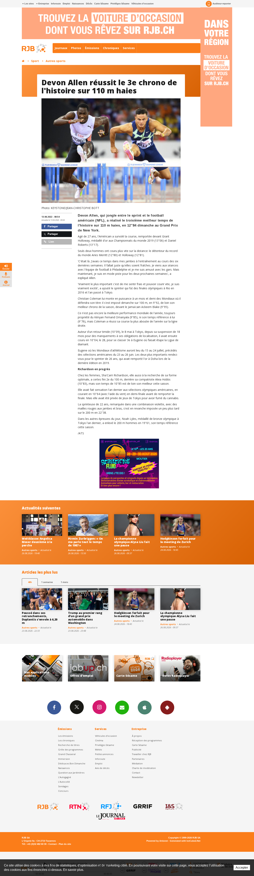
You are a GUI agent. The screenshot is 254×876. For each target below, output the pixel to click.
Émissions (92, 48)
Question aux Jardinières (71, 772)
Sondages (63, 786)
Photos (76, 48)
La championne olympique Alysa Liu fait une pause (132, 542)
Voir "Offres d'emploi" (42, 668)
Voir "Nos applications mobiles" (180, 668)
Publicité (136, 749)
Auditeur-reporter (222, 3)
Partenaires (138, 759)
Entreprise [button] (43, 3)
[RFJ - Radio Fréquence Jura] (110, 806)
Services (129, 48)
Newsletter (137, 777)
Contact (136, 772)
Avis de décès (102, 768)
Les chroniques (66, 740)
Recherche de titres (68, 745)
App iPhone (145, 707)
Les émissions (65, 736)
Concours (63, 791)
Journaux (61, 48)
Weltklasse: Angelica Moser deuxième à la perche (37, 542)
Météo (98, 749)
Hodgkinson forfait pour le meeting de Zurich (178, 540)
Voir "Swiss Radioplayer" (134, 668)
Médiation (137, 763)
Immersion (64, 759)
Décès (89, 3)
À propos (136, 736)
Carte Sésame (101, 3)
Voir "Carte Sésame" (88, 668)
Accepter (242, 867)
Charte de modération (144, 768)
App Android (167, 707)
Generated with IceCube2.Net (185, 841)
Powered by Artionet (157, 841)
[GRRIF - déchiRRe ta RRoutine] (142, 806)
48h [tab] (30, 582)
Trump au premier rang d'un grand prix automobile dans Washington (85, 618)
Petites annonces (104, 754)
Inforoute (56, 3)
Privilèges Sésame (120, 3)
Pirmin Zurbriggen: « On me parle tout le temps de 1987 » (85, 542)
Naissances (78, 3)
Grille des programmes (70, 749)
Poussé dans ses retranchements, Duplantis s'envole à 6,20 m (39, 618)
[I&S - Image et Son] (173, 806)
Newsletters (122, 707)
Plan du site (65, 844)
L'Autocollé (64, 781)
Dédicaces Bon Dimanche (71, 763)
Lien (51, 241)
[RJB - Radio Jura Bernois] (47, 806)
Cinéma (99, 740)
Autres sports (55, 61)
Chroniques (111, 48)
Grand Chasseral (67, 754)
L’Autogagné (64, 777)
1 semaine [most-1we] (47, 582)
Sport (35, 61)
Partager (52, 226)
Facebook (54, 707)
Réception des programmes (147, 740)
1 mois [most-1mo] (64, 582)
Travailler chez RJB (141, 754)
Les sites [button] (29, 3)
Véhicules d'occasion (142, 3)
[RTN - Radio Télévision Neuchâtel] (79, 806)
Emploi (66, 3)
